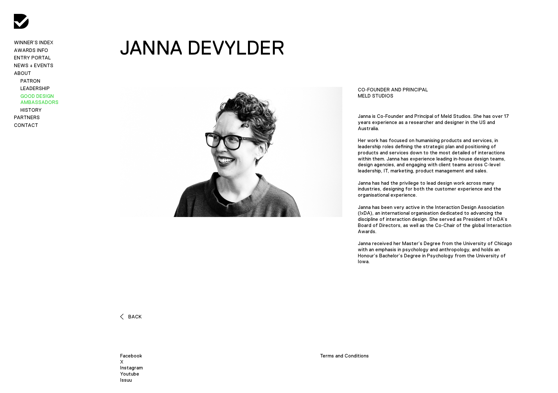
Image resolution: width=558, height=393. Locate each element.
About (22, 73)
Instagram (131, 367)
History (31, 110)
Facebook (131, 355)
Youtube (129, 374)
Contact (26, 125)
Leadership (35, 88)
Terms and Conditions (344, 355)
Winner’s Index (33, 42)
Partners (27, 117)
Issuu (126, 380)
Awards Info (31, 50)
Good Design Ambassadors (39, 99)
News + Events (33, 65)
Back (134, 316)
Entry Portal (32, 57)
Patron (30, 81)
